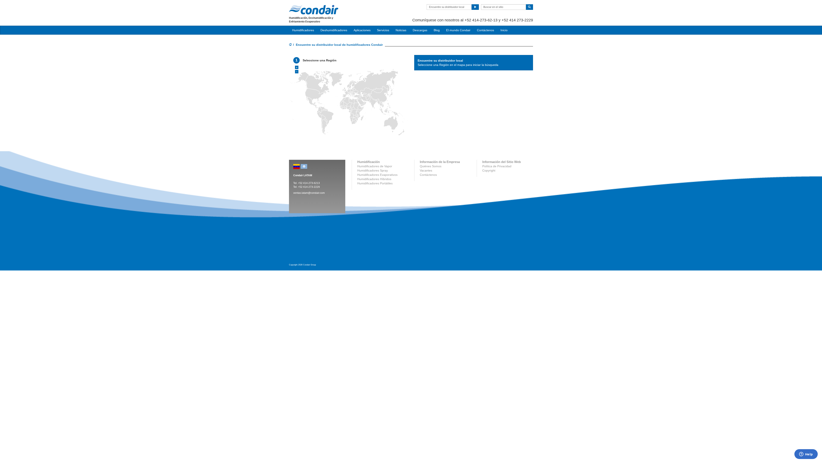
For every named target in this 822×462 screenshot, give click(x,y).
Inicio (504, 30)
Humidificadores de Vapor (374, 166)
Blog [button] (437, 30)
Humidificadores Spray (372, 170)
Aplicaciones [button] (362, 30)
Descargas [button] (420, 30)
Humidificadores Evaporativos (377, 174)
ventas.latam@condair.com (309, 192)
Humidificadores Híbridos (374, 179)
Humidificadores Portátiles (375, 183)
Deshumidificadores (333, 30)
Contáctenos (485, 30)
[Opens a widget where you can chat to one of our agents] (806, 454)
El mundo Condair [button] (458, 30)
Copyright (488, 170)
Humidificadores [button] (303, 30)
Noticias (401, 30)
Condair (313, 10)
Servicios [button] (383, 30)
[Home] (290, 45)
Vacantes (426, 170)
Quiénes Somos (430, 166)
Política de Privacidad (496, 166)
